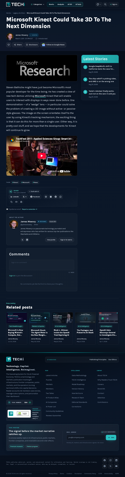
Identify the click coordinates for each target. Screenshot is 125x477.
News (35, 182)
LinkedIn (16, 197)
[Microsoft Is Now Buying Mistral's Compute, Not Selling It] (16, 317)
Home (8, 13)
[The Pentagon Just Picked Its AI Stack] (85, 317)
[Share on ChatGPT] (46, 197)
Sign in (114, 4)
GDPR (117, 473)
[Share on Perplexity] (51, 197)
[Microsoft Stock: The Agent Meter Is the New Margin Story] (39, 317)
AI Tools (78, 4)
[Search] (105, 4)
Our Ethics (112, 360)
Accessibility (108, 473)
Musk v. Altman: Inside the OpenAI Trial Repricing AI (61, 332)
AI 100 (70, 4)
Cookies (69, 473)
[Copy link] (11, 202)
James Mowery (22, 35)
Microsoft (40, 96)
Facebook (36, 197)
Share (19, 45)
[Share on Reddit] (55, 197)
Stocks (51, 4)
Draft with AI (35, 191)
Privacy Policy (53, 473)
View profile (51, 240)
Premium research (16, 446)
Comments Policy (90, 473)
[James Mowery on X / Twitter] (22, 240)
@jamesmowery (26, 224)
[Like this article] (8, 44)
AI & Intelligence (60, 326)
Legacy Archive (19, 13)
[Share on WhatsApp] (60, 197)
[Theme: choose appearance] (99, 4)
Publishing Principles (98, 360)
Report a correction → (29, 209)
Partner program (32, 446)
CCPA (100, 473)
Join (112, 437)
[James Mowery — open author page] (10, 36)
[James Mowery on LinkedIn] (27, 240)
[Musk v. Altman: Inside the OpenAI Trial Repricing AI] (62, 317)
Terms (62, 473)
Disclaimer (78, 473)
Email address (71, 432)
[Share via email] (16, 202)
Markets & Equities (38, 326)
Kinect (15, 182)
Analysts (60, 4)
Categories (37, 4)
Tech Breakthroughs (15, 326)
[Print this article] (21, 202)
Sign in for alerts (66, 240)
